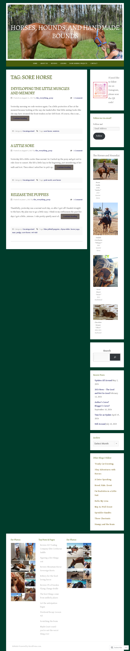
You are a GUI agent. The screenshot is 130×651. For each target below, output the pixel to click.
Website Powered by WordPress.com (26, 646)
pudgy (18, 232)
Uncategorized (28, 131)
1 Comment (78, 98)
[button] (18, 552)
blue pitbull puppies (52, 229)
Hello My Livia (101, 501)
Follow (99, 136)
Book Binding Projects (78, 63)
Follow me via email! (102, 118)
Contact (94, 63)
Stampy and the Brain (105, 524)
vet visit (34, 232)
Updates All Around (103, 380)
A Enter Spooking (103, 479)
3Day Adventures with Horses (105, 472)
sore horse (48, 131)
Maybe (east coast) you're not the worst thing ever (49, 630)
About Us (44, 63)
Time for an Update (103, 415)
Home (35, 63)
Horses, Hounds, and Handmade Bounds (65, 31)
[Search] (115, 357)
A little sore (22, 145)
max (13, 232)
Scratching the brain (49, 621)
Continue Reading (19, 119)
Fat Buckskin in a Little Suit (105, 493)
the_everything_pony (44, 98)
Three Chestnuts (102, 518)
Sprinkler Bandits (103, 513)
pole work (48, 180)
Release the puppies (29, 194)
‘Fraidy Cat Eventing (104, 464)
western (56, 131)
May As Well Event (103, 507)
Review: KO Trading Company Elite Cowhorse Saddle (51, 549)
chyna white (65, 229)
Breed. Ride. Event (103, 485)
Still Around (100, 424)
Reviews (54, 63)
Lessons (63, 63)
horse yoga (75, 229)
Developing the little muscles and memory (40, 91)
